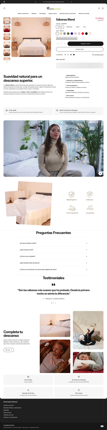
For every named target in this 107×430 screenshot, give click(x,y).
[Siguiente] (71, 2)
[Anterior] (35, 2)
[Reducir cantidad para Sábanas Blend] (57, 44)
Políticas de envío (8, 415)
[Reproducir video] (53, 148)
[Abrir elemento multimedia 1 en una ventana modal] (31, 37)
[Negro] (86, 33)
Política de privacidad (17, 427)
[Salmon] (90, 33)
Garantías (6, 410)
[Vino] (83, 33)
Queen (77, 26)
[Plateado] (79, 33)
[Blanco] (57, 33)
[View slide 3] (55, 303)
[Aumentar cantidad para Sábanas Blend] (64, 44)
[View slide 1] (52, 303)
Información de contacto (34, 427)
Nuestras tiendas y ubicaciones (12, 407)
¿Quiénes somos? (8, 405)
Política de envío (25, 427)
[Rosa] (75, 33)
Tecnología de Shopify (8, 425)
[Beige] (61, 33)
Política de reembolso (7, 427)
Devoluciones (7, 412)
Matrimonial (69, 26)
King (84, 26)
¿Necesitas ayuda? (99, 54)
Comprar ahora (80, 49)
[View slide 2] (53, 303)
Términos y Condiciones (10, 417)
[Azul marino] (72, 33)
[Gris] (64, 33)
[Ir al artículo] (6, 20)
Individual (60, 26)
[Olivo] (68, 33)
